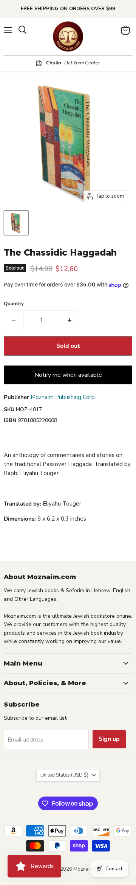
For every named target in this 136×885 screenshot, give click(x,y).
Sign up (109, 739)
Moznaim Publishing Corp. (63, 397)
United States (64, 775)
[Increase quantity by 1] (69, 320)
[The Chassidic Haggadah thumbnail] (16, 223)
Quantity (14, 304)
